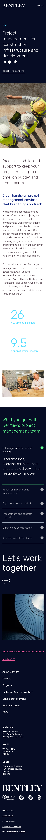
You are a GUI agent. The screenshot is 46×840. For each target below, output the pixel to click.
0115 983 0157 (8, 659)
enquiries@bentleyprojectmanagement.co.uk (23, 651)
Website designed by (14, 832)
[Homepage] (7, 5)
